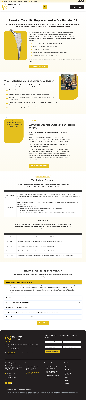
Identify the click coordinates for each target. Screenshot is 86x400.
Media (66, 377)
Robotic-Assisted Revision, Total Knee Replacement (52, 376)
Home (66, 366)
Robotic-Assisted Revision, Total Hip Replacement (33, 373)
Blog (66, 380)
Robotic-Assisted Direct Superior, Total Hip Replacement (32, 368)
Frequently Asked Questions (69, 373)
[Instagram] (81, 1)
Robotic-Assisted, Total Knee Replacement (52, 372)
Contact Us (68, 383)
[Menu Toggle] (45, 7)
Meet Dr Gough (69, 370)
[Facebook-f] (79, 1)
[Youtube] (83, 1)
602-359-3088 (11, 353)
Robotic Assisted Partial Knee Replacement (52, 367)
